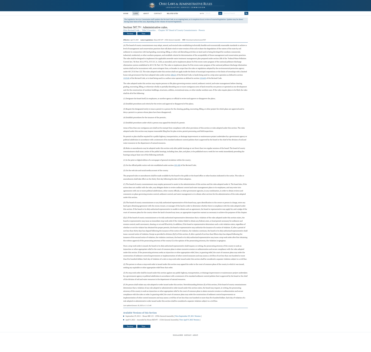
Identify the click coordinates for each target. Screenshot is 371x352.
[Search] (246, 13)
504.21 (173, 75)
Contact (158, 13)
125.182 (177, 165)
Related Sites (172, 13)
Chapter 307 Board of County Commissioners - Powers (181, 30)
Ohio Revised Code (131, 30)
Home (125, 13)
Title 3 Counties (149, 30)
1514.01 (203, 78)
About (146, 13)
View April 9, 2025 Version (189, 320)
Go (220, 13)
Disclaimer (178, 335)
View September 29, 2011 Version (188, 316)
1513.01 (126, 78)
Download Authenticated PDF (196, 40)
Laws (135, 13)
